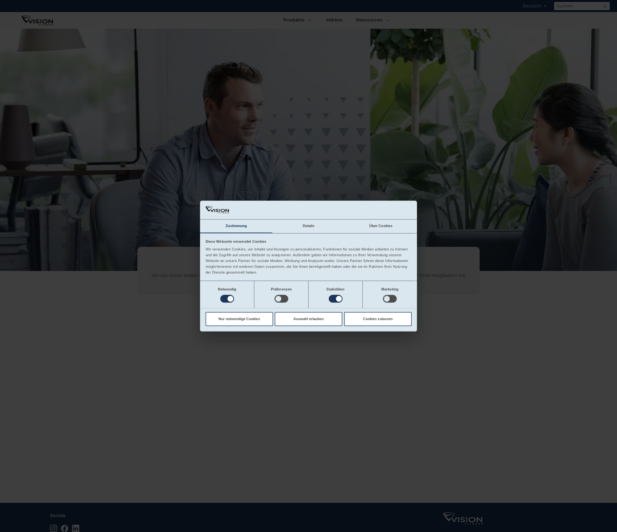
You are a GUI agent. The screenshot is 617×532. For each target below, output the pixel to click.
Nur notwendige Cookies (239, 319)
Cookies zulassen (378, 319)
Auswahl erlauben (308, 319)
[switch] (281, 299)
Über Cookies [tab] (380, 226)
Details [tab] (309, 226)
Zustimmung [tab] (236, 226)
